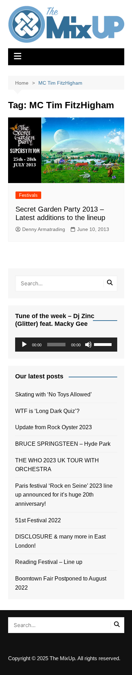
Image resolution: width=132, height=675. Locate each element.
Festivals (28, 195)
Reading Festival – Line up (48, 562)
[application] (66, 345)
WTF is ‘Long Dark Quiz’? (47, 411)
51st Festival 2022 (38, 520)
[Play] (24, 344)
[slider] (104, 344)
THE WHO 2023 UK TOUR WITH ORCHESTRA (57, 465)
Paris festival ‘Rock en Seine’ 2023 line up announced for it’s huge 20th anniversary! (64, 495)
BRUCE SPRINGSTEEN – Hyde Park (64, 444)
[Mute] (88, 344)
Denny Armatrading (43, 229)
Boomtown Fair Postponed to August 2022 (60, 583)
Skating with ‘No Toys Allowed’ (53, 394)
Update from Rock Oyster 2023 (53, 427)
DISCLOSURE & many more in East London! (60, 541)
